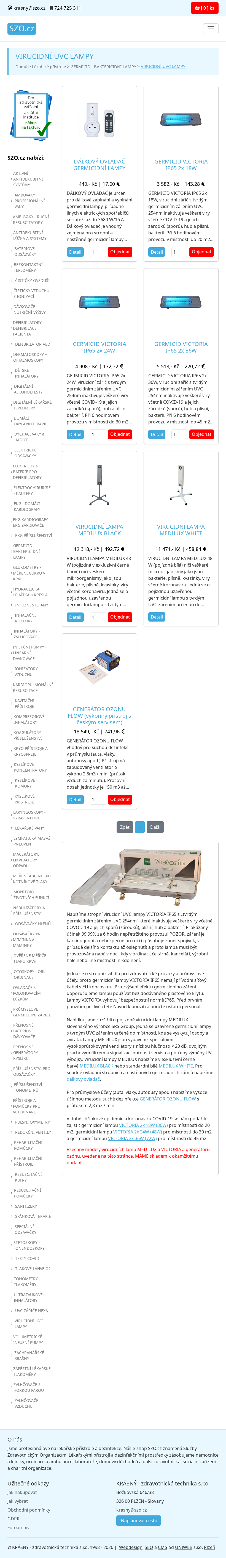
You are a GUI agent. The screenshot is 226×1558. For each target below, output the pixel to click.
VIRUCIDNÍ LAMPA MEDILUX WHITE (181, 530)
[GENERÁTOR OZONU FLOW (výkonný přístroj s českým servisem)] (99, 667)
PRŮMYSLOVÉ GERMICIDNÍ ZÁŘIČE (32, 1012)
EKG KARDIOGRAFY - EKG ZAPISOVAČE (31, 522)
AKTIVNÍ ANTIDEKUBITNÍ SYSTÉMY (28, 179)
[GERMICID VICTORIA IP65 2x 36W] (181, 302)
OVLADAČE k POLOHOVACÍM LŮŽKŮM (27, 993)
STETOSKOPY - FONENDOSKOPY (29, 1245)
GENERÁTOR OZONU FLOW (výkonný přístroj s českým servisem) (99, 715)
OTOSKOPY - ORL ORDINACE (29, 974)
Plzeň (209, 1547)
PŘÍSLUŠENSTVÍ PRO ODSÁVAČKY (31, 1071)
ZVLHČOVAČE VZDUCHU (26, 1403)
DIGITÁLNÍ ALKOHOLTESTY (28, 389)
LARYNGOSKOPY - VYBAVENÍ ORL (29, 815)
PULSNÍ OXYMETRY (32, 1122)
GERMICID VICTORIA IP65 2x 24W (99, 347)
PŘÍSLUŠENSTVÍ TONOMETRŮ (28, 1087)
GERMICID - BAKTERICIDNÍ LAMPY (103, 66)
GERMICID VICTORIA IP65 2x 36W (181, 347)
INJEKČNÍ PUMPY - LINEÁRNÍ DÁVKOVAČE (30, 652)
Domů (21, 66)
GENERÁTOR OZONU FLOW (168, 1099)
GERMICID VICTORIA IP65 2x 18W (181, 165)
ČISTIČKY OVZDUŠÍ (32, 280)
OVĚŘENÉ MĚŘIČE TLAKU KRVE (30, 958)
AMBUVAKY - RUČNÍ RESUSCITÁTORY (31, 219)
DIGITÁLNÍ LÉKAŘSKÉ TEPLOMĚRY (32, 405)
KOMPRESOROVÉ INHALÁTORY (29, 719)
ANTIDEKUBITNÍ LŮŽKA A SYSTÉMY (30, 235)
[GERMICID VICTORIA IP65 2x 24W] (99, 302)
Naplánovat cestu (138, 1521)
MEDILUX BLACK (96, 1066)
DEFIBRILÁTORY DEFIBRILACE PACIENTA (27, 328)
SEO (149, 1547)
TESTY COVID (27, 1258)
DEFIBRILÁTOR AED (32, 344)
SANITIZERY (26, 1206)
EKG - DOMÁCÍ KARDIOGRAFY (27, 506)
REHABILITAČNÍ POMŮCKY (28, 1145)
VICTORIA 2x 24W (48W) (137, 1132)
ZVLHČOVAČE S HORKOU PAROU (29, 1387)
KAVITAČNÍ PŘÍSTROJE (24, 703)
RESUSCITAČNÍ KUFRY (28, 1177)
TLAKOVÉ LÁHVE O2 (33, 1268)
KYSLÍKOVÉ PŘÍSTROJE (25, 799)
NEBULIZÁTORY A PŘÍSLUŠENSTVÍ (29, 910)
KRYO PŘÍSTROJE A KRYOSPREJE (31, 751)
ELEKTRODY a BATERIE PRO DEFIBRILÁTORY (27, 471)
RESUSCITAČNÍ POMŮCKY (27, 1193)
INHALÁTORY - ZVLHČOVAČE (27, 633)
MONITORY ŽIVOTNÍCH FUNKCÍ (31, 894)
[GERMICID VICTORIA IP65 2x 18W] (181, 120)
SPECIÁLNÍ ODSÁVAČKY (25, 1229)
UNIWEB (183, 1547)
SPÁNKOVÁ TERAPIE (33, 1216)
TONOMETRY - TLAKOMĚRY (27, 1281)
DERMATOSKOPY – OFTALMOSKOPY (30, 357)
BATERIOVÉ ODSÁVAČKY (25, 251)
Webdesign (130, 1547)
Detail (75, 252)
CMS (162, 1547)
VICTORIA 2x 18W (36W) (143, 1125)
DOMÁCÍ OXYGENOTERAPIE (30, 420)
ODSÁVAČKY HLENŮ (33, 923)
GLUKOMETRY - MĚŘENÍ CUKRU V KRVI (29, 573)
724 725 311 (67, 8)
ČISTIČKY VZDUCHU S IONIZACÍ (31, 293)
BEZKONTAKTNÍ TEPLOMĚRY (28, 267)
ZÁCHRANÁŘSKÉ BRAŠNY (29, 1355)
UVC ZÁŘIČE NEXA (31, 1310)
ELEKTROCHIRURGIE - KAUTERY (32, 490)
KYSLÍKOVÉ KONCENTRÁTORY (30, 767)
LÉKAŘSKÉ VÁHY (29, 828)
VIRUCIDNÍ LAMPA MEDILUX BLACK (99, 530)
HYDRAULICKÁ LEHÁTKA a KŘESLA (30, 591)
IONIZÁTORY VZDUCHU (26, 671)
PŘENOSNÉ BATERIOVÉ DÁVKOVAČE (24, 1030)
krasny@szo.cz (28, 8)
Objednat (120, 252)
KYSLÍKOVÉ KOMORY (25, 783)
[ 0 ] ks (207, 8)
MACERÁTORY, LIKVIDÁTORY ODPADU (26, 860)
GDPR (13, 1519)
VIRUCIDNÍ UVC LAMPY (163, 66)
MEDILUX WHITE (176, 1066)
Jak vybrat (17, 1501)
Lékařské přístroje (49, 66)
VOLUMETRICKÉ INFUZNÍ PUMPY (28, 1339)
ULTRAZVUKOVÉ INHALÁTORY (28, 1297)
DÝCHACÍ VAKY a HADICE (29, 436)
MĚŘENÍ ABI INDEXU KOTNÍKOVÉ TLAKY (32, 878)
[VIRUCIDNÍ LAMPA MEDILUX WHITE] (181, 484)
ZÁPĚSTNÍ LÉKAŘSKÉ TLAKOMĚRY (32, 1371)
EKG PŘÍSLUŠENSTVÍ (33, 535)
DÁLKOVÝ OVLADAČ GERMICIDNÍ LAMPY (99, 165)
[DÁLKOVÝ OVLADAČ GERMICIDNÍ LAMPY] (99, 120)
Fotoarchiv (18, 1527)
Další (155, 827)
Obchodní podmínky (28, 1510)
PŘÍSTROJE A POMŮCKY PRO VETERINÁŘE (27, 1106)
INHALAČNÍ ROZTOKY (25, 617)
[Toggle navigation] (211, 28)
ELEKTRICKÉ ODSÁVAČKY (25, 452)
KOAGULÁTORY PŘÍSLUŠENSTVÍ (28, 735)
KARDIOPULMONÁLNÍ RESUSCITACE (33, 687)
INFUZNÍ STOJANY (31, 605)
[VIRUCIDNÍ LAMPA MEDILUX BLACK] (99, 484)
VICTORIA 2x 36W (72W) (132, 1138)
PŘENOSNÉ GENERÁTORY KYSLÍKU (25, 1052)
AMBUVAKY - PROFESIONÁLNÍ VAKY (30, 200)
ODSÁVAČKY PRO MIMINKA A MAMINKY (28, 939)
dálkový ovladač (83, 1079)
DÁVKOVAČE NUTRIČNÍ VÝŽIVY (30, 309)
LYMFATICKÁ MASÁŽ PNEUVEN (32, 841)
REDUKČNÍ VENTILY (33, 1132)
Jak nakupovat (22, 1492)
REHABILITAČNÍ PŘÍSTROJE (28, 1161)
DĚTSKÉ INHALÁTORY (27, 373)
